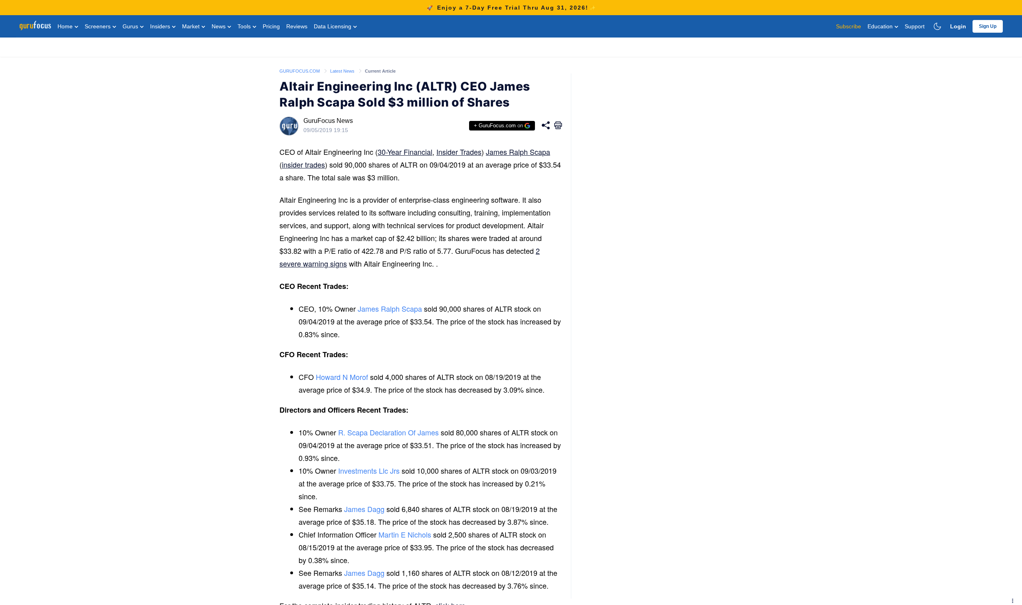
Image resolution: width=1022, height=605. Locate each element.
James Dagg (364, 509)
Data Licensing (333, 26)
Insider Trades (458, 151)
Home (65, 26)
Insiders (161, 26)
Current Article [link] (380, 71)
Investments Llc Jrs (369, 470)
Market (191, 26)
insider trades (303, 164)
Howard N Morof (342, 377)
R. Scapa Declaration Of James (388, 432)
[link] (300, 70)
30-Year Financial (405, 151)
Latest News (343, 71)
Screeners (98, 26)
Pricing (271, 26)
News (219, 26)
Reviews (296, 26)
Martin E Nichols (404, 534)
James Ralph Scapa (518, 151)
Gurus (131, 26)
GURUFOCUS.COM (300, 71)
